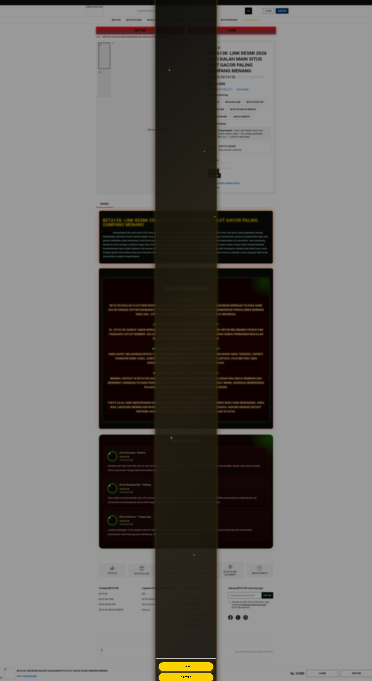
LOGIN (186, 666)
